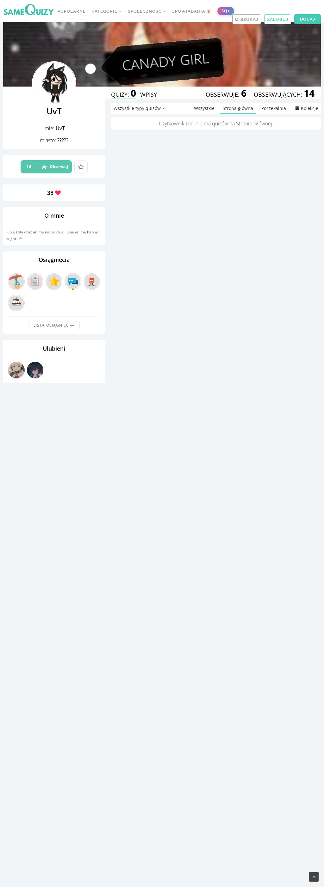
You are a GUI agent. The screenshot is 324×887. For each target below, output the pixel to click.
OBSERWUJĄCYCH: (284, 94)
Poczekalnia (273, 108)
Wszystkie (204, 108)
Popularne (72, 11)
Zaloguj (277, 19)
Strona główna (238, 108)
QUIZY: (123, 94)
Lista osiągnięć (52, 325)
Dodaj (307, 19)
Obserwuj (47, 167)
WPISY (148, 94)
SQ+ (225, 11)
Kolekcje (309, 108)
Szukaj (248, 19)
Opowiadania (190, 11)
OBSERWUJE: (226, 94)
